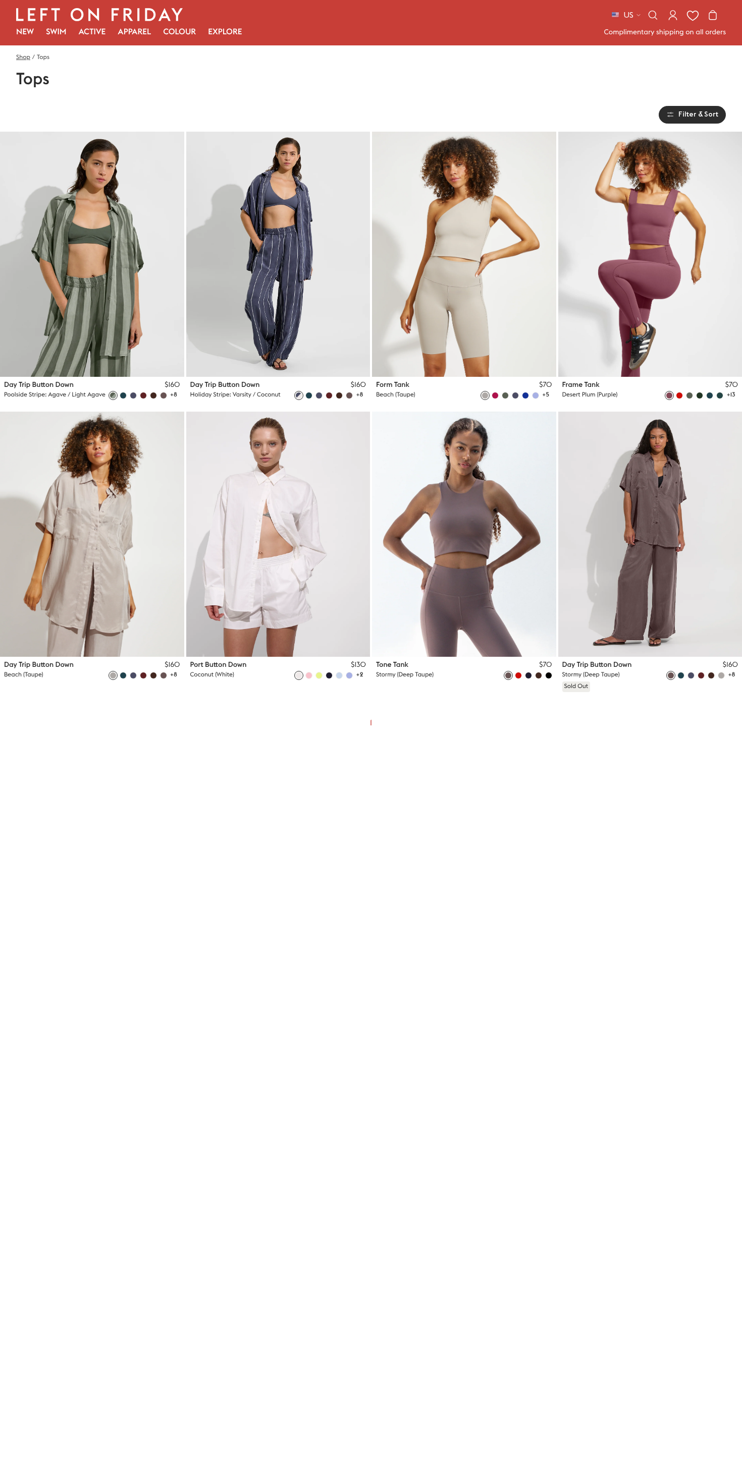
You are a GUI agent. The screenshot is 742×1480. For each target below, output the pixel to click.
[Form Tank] (464, 254)
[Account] (673, 15)
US (628, 15)
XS (125, 361)
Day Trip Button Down (39, 384)
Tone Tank (392, 664)
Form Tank (392, 384)
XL (538, 361)
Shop (23, 57)
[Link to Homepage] (99, 14)
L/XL (162, 361)
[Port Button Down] (278, 534)
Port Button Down (218, 664)
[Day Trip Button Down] (92, 254)
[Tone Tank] (464, 534)
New (25, 32)
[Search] (653, 15)
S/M (141, 361)
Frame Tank (581, 384)
